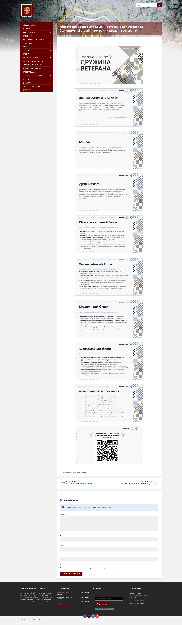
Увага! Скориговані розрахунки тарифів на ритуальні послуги (80, 484)
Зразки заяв (28, 79)
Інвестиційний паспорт (33, 65)
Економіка (27, 43)
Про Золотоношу (30, 57)
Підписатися (102, 604)
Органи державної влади (33, 39)
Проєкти (26, 54)
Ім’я (62, 535)
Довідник (27, 83)
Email (62, 545)
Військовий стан (30, 25)
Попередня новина (146, 481)
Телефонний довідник (65, 607)
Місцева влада (29, 32)
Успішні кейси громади (33, 61)
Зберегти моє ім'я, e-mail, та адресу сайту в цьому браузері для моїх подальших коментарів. (94, 568)
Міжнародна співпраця (33, 68)
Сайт (61, 555)
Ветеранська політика (32, 75)
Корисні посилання (31, 86)
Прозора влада (29, 72)
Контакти (27, 90)
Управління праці (81, 472)
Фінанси (26, 47)
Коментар (63, 514)
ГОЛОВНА (26, 29)
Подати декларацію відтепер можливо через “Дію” (137, 484)
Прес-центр (28, 36)
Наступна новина (71, 481)
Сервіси (26, 50)
